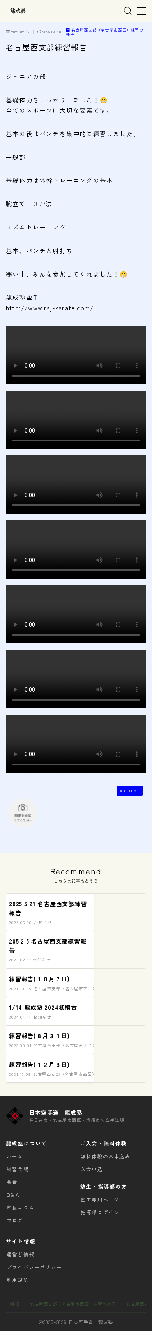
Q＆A (13, 1194)
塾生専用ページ (100, 1199)
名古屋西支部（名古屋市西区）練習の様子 (104, 32)
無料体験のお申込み (106, 1156)
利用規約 (18, 1280)
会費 (12, 1182)
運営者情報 (20, 1254)
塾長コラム (20, 1207)
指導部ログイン (100, 1212)
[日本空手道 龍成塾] (17, 11)
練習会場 (18, 1169)
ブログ (15, 1220)
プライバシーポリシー (34, 1267)
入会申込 (92, 1169)
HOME (13, 1304)
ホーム (15, 1156)
